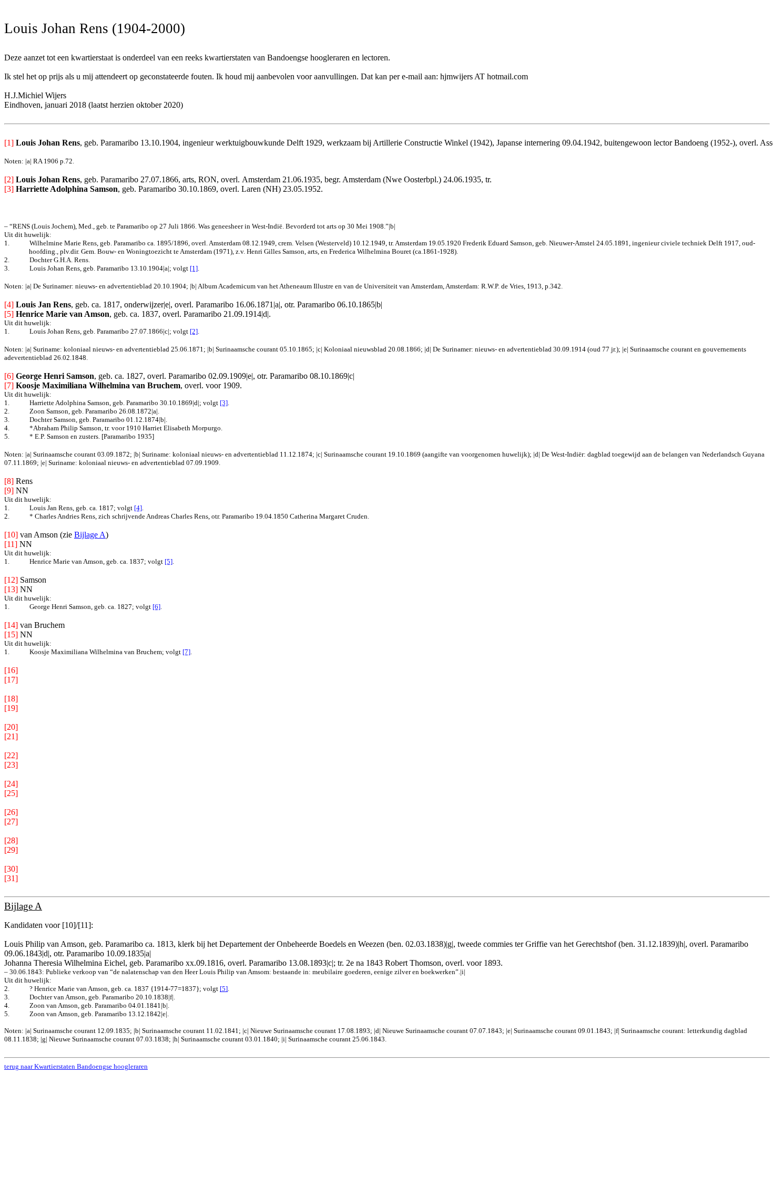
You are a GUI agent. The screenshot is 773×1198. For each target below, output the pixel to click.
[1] (194, 268)
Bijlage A (90, 534)
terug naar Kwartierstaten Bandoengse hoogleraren (76, 1066)
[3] (224, 403)
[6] (156, 607)
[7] (186, 652)
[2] (194, 331)
